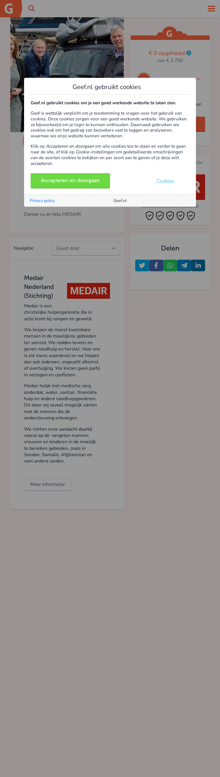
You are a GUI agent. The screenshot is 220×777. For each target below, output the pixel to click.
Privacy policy (42, 200)
